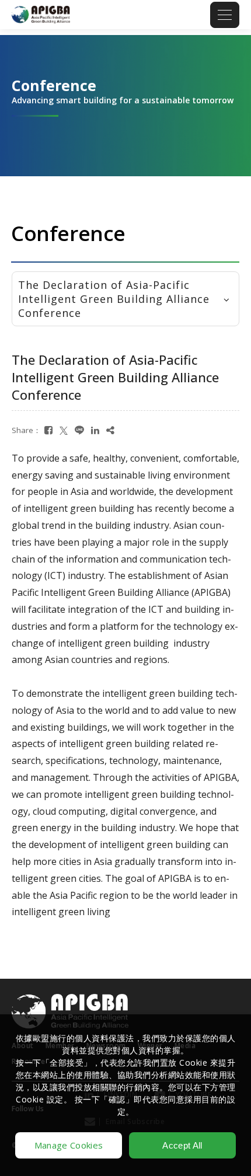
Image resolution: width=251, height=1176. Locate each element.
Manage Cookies (68, 1145)
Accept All (182, 1145)
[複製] (110, 430)
